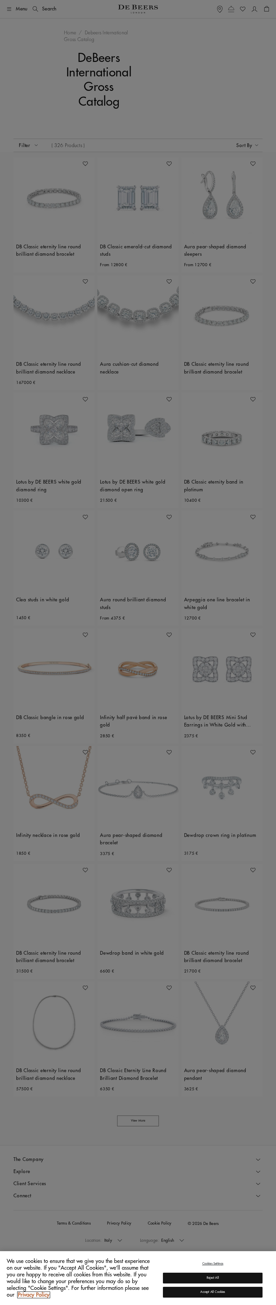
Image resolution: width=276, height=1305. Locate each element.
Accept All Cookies (212, 1292)
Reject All (213, 1277)
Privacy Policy (33, 1295)
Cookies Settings (212, 1263)
